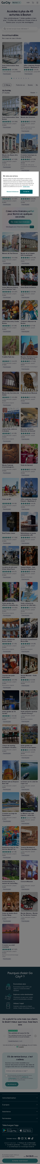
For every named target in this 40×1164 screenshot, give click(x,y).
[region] (20, 184)
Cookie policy (26, 186)
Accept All (26, 191)
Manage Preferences (13, 191)
